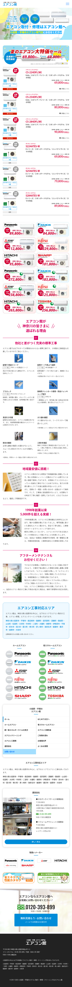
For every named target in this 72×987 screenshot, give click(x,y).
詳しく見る (36, 842)
